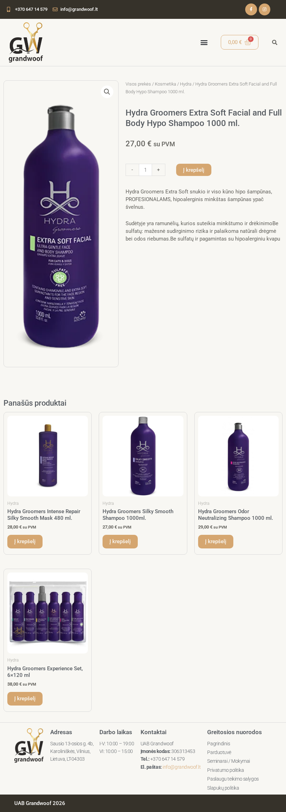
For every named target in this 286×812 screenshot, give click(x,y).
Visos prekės (138, 84)
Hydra (185, 84)
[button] (204, 42)
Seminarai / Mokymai (228, 761)
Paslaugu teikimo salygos (232, 779)
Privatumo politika (225, 770)
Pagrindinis (218, 743)
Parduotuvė (219, 752)
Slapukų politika (223, 788)
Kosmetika (165, 84)
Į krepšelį (193, 170)
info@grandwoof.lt (182, 767)
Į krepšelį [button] (25, 541)
